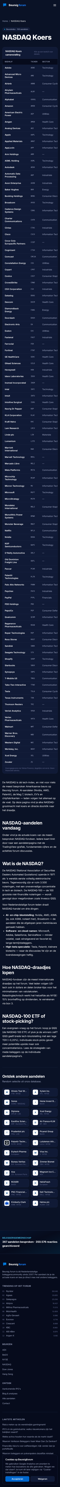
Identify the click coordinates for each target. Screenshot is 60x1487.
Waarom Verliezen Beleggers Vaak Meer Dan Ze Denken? (29, 1441)
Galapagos (11, 1299)
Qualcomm (10, 617)
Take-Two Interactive (15, 685)
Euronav (10, 1319)
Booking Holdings (14, 196)
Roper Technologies (15, 633)
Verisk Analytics (13, 711)
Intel (7, 389)
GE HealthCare (12, 357)
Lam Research (12, 428)
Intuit (7, 395)
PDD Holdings (12, 604)
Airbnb (8, 83)
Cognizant (10, 250)
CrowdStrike (11, 282)
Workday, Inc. (11, 749)
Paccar (8, 569)
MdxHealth (11, 1311)
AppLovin (9, 147)
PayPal (8, 597)
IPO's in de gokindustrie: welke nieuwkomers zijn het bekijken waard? (27, 1430)
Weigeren (42, 1479)
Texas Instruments (14, 698)
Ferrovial (9, 344)
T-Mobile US (11, 678)
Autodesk (9, 167)
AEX (4, 1350)
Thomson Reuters (14, 704)
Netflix (8, 530)
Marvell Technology (15, 457)
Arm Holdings (12, 154)
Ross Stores (11, 639)
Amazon (9, 106)
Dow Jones (7, 1369)
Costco (8, 276)
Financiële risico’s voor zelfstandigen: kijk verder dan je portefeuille (28, 1447)
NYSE (5, 1359)
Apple (8, 135)
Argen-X (10, 1335)
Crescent (10, 1323)
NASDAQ (6, 1364)
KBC (8, 1327)
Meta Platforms (12, 470)
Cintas (8, 228)
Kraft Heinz (10, 421)
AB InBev (10, 1331)
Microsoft (9, 492)
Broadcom (10, 202)
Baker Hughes (12, 189)
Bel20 (5, 1354)
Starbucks (10, 665)
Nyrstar (9, 1291)
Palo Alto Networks (14, 584)
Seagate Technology (15, 652)
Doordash (10, 318)
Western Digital (12, 742)
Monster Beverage (14, 524)
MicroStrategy (12, 499)
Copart (8, 269)
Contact (6, 1403)
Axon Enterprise (13, 183)
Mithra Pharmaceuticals (17, 1307)
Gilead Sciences (13, 363)
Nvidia (8, 537)
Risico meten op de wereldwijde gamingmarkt (24, 1424)
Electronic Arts (12, 324)
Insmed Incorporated (15, 383)
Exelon (8, 331)
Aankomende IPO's (11, 1389)
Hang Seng (7, 1374)
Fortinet (9, 350)
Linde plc (9, 434)
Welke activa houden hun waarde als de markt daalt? (27, 1436)
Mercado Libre (12, 463)
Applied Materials (13, 141)
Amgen (8, 122)
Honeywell (10, 370)
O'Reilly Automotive (15, 553)
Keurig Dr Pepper (13, 408)
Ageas (9, 1295)
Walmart (9, 726)
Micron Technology (14, 486)
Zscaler (8, 762)
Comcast (9, 256)
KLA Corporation (13, 415)
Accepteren (17, 1479)
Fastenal (9, 337)
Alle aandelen (8, 1398)
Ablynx (9, 1303)
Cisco (7, 234)
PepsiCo (9, 610)
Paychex (9, 591)
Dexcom (9, 302)
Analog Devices (12, 128)
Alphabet (9, 99)
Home (5, 21)
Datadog (9, 295)
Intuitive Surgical (13, 402)
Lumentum (10, 441)
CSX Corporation (13, 289)
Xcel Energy (11, 755)
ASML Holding (12, 160)
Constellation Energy (15, 263)
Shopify (9, 659)
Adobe (8, 67)
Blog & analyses (9, 1393)
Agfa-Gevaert (12, 1315)
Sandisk (9, 646)
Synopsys (10, 672)
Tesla (7, 691)
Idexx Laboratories (14, 376)
